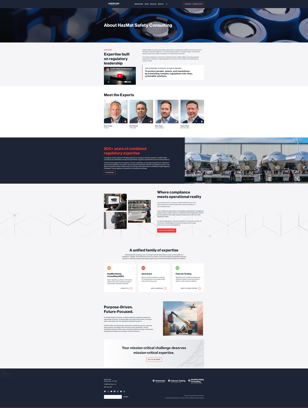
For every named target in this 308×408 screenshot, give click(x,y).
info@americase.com (110, 384)
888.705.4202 (108, 387)
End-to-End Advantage (167, 230)
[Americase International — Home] (112, 4)
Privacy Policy (185, 398)
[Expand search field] (166, 4)
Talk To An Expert (154, 359)
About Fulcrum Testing (189, 288)
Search (125, 397)
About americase (157, 288)
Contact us (125, 288)
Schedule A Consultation (193, 4)
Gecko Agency (200, 398)
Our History (110, 172)
